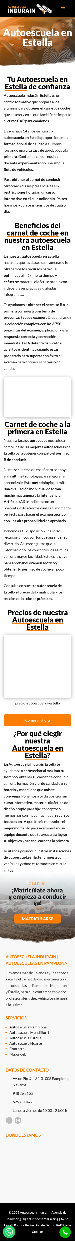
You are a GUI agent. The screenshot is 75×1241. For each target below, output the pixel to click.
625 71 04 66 (23, 1102)
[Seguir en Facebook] (9, 1120)
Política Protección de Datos (34, 1225)
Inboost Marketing (45, 1219)
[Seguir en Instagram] (17, 1120)
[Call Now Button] (65, 1232)
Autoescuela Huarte (25, 1043)
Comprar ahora (37, 720)
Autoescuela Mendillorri (29, 1032)
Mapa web (17, 1054)
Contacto (17, 1048)
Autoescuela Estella (25, 1038)
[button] (9, 1232)
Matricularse (37, 918)
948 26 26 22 (23, 1093)
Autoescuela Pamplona (28, 1027)
